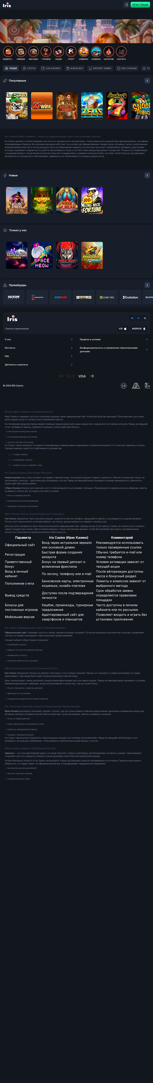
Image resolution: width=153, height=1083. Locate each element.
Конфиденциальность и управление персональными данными (109, 350)
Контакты (10, 348)
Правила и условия (90, 339)
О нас (8, 339)
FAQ (7, 356)
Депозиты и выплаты (16, 364)
